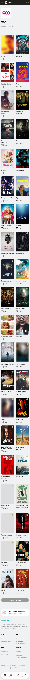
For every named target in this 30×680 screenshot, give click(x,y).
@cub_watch (13, 668)
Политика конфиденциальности (22, 656)
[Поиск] (22, 2)
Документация (20, 639)
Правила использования (20, 652)
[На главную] (8, 2)
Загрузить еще (15, 600)
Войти (27, 2)
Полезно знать (5, 651)
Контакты (4, 639)
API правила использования (20, 642)
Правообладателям (6, 641)
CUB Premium (4, 654)
